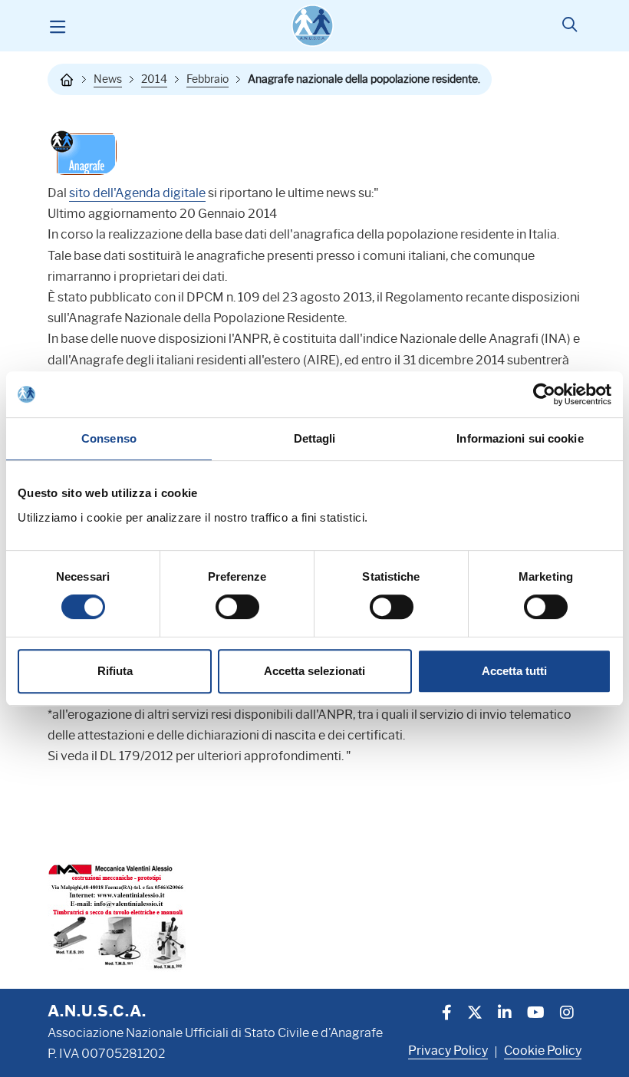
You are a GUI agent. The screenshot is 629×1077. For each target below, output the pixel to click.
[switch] (237, 606)
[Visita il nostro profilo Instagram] (567, 1014)
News (108, 79)
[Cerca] (569, 26)
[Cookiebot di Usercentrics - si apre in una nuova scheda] (544, 394)
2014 (154, 79)
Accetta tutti (514, 670)
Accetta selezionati (314, 670)
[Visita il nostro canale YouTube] (536, 1014)
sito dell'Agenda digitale (137, 193)
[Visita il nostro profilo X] (474, 1014)
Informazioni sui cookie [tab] (519, 438)
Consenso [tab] (109, 438)
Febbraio (207, 79)
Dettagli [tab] (315, 438)
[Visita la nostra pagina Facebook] (447, 1014)
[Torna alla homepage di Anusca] (312, 26)
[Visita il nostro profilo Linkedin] (505, 1014)
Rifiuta (115, 670)
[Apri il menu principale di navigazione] (57, 26)
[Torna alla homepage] (66, 79)
